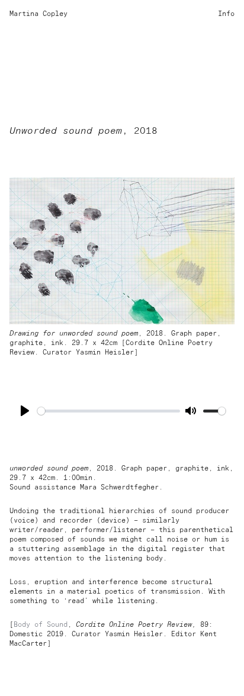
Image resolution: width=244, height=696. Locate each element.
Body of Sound (41, 625)
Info (226, 14)
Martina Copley (38, 14)
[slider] (108, 411)
